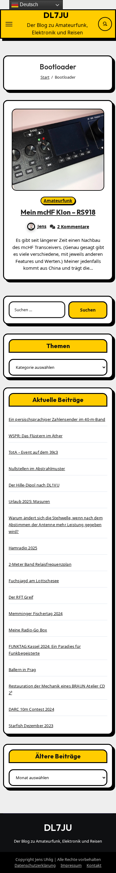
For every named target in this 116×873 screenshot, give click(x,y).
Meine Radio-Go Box (28, 630)
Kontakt (94, 865)
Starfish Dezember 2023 (31, 725)
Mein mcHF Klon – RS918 (58, 212)
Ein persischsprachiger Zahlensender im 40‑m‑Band (57, 419)
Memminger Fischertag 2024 (36, 613)
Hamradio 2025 (23, 548)
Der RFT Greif (21, 597)
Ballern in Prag (22, 669)
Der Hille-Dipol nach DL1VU (34, 485)
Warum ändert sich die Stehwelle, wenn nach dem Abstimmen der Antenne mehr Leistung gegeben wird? (56, 524)
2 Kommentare (73, 226)
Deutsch (28, 4)
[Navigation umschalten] (9, 24)
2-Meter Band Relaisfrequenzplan (40, 564)
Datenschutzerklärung (35, 865)
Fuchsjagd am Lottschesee (34, 580)
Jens (41, 226)
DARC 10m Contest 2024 (31, 709)
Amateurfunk (58, 200)
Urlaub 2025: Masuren (29, 501)
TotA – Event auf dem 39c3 (33, 452)
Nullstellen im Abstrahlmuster (37, 468)
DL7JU (56, 15)
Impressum (71, 865)
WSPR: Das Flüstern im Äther (35, 436)
